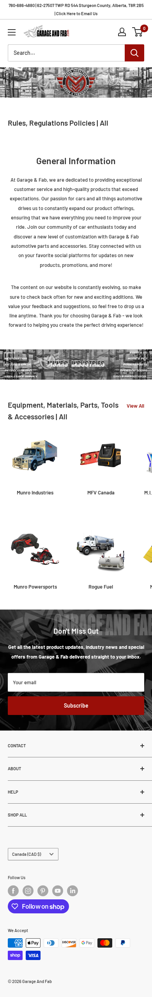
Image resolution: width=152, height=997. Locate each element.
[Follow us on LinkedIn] (72, 890)
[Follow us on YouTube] (57, 890)
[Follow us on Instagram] (28, 890)
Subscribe (76, 705)
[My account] (122, 32)
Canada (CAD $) (26, 854)
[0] (138, 32)
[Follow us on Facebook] (13, 890)
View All (135, 406)
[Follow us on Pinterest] (42, 890)
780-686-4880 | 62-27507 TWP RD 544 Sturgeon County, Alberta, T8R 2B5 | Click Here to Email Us (76, 9)
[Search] (134, 52)
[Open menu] (12, 32)
